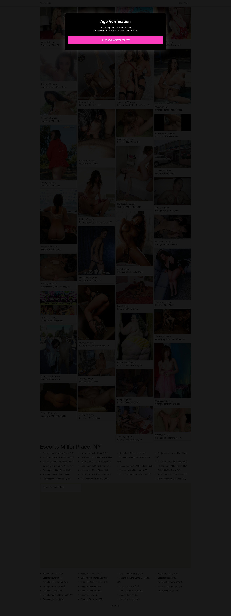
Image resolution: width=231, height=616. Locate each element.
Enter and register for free (115, 40)
